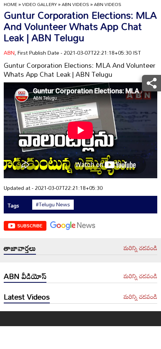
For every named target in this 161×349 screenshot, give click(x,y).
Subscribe (29, 225)
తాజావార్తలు (20, 248)
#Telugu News (53, 204)
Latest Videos (27, 297)
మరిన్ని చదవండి (140, 248)
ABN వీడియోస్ (25, 276)
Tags (13, 205)
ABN (9, 53)
